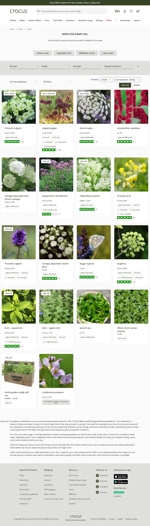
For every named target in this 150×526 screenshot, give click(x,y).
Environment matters (78, 485)
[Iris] (117, 11)
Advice (137, 20)
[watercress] (94, 307)
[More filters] (138, 66)
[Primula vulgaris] (19, 107)
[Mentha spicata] (19, 307)
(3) (97, 277)
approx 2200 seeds (125, 137)
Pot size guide (25, 499)
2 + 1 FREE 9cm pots (125, 277)
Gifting (99, 20)
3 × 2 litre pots (60, 142)
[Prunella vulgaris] (19, 242)
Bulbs (22, 20)
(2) (134, 141)
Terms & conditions (98, 519)
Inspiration (125, 20)
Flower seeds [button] (43, 53)
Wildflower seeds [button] (87, 53)
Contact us (23, 503)
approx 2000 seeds (88, 337)
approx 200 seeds (49, 205)
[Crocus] (18, 11)
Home (12, 29)
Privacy (111, 519)
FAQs (21, 475)
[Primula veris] (131, 175)
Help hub (23, 485)
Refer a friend (50, 494)
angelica (121, 263)
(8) (134, 217)
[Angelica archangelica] (131, 242)
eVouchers (48, 485)
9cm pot (46, 137)
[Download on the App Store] (120, 476)
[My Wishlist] (131, 11)
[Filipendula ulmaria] (94, 175)
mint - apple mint (51, 328)
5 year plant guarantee (28, 494)
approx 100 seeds (12, 273)
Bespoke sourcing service (79, 499)
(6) (97, 141)
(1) (59, 214)
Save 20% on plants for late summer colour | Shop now (75, 2)
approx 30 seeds (12, 137)
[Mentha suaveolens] (56, 307)
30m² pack (122, 338)
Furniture (70, 20)
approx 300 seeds (12, 206)
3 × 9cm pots (47, 142)
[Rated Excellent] (119, 492)
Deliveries (48, 475)
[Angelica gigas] (56, 107)
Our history (73, 475)
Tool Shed (57, 20)
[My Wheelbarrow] (138, 11)
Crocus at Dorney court (53, 499)
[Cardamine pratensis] (56, 371)
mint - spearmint (13, 328)
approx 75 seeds (87, 205)
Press (71, 489)
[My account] (125, 11)
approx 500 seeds (87, 137)
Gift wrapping (49, 489)
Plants (13, 20)
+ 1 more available (49, 146)
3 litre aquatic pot (50, 210)
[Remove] (109, 79)
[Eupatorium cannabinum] (56, 175)
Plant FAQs (24, 480)
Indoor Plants (34, 20)
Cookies (120, 519)
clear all (125, 85)
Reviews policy (131, 519)
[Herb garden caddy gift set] (19, 371)
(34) (59, 150)
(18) (22, 141)
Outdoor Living (85, 20)
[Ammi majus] (94, 107)
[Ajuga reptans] (94, 242)
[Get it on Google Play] (120, 482)
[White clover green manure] (131, 307)
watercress (85, 328)
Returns (47, 480)
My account (24, 489)
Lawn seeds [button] (108, 53)
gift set (8, 403)
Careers (72, 503)
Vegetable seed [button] (64, 53)
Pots (47, 20)
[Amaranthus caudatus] (131, 107)
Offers (109, 20)
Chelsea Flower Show (77, 480)
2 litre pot (56, 137)
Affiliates (72, 494)
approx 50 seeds (124, 205)
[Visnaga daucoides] (19, 175)
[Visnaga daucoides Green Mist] (56, 242)
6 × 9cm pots (134, 210)
